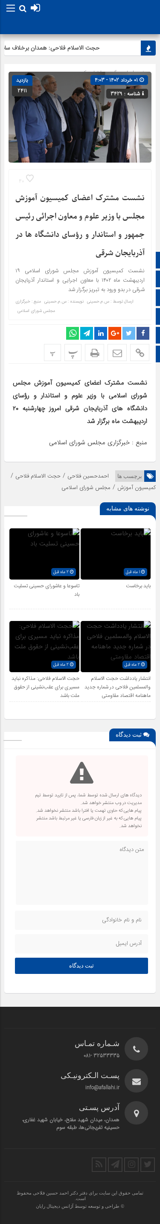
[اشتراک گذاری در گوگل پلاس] (114, 333)
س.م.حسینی (98, 301)
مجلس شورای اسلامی (86, 487)
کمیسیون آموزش (136, 487)
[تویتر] (147, 1164)
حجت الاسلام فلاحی (38, 476)
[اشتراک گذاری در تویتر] (128, 333)
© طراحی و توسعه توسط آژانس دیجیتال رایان (80, 1206)
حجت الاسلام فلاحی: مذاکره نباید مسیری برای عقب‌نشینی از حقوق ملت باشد (45, 687)
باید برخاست (138, 586)
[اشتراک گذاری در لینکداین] (100, 333)
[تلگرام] (115, 1164)
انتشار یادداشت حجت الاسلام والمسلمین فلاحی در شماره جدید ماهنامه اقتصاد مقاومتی (117, 687)
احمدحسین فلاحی (88, 476)
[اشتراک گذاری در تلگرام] (86, 333)
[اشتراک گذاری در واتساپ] (72, 333)
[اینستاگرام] (131, 1164)
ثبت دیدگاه (81, 965)
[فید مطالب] (99, 1164)
